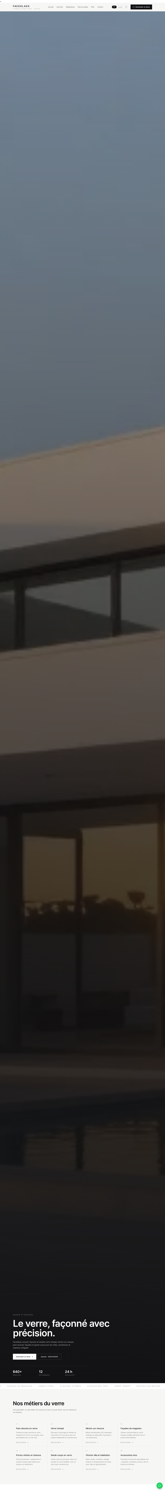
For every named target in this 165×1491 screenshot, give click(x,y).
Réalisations (70, 7)
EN (126, 7)
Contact (100, 7)
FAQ (92, 7)
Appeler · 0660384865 (49, 1357)
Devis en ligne (83, 7)
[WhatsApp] (159, 1485)
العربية (120, 7)
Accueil (50, 7)
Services (60, 7)
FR (114, 7)
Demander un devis (142, 7)
